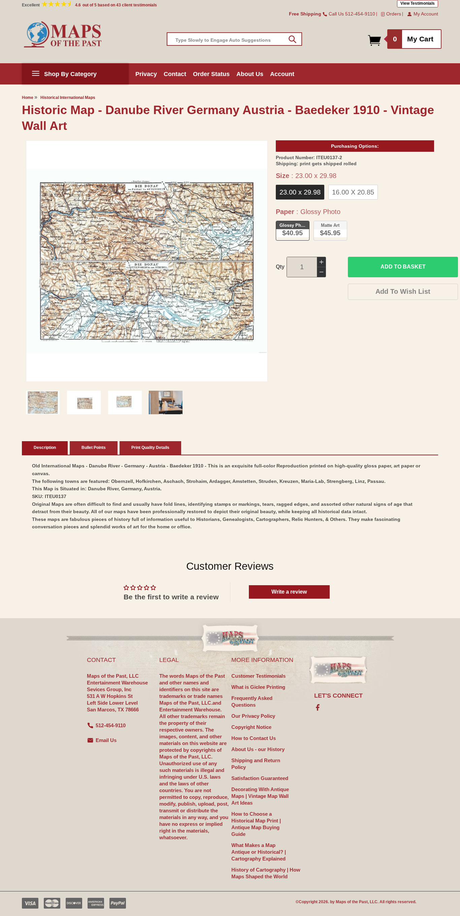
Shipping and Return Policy (255, 764)
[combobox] (234, 39)
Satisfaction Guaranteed (259, 778)
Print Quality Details (150, 447)
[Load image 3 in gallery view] (125, 402)
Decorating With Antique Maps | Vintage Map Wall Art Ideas (260, 796)
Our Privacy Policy (253, 716)
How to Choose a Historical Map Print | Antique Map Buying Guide (256, 824)
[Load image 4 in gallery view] (166, 402)
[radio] (300, 192)
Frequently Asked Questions (251, 701)
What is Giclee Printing (258, 687)
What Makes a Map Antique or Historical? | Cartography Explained (258, 851)
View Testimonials (417, 3)
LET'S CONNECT (338, 695)
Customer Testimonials (258, 676)
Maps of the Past (352, 902)
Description (45, 447)
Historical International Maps (67, 97)
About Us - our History (258, 749)
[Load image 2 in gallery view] (84, 402)
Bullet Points (93, 447)
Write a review (289, 592)
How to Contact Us (253, 738)
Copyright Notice (251, 727)
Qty (280, 267)
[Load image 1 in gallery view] (43, 402)
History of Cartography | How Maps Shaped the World (265, 873)
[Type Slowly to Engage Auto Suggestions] (292, 39)
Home (27, 97)
